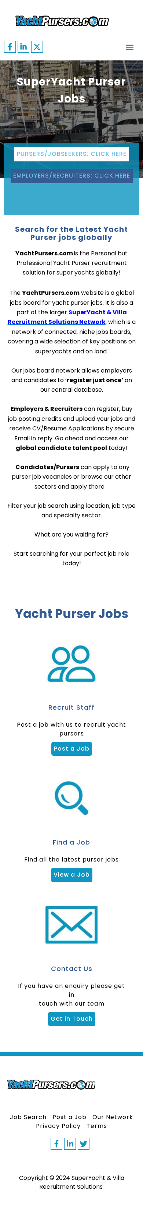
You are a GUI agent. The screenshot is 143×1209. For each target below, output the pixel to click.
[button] (130, 47)
